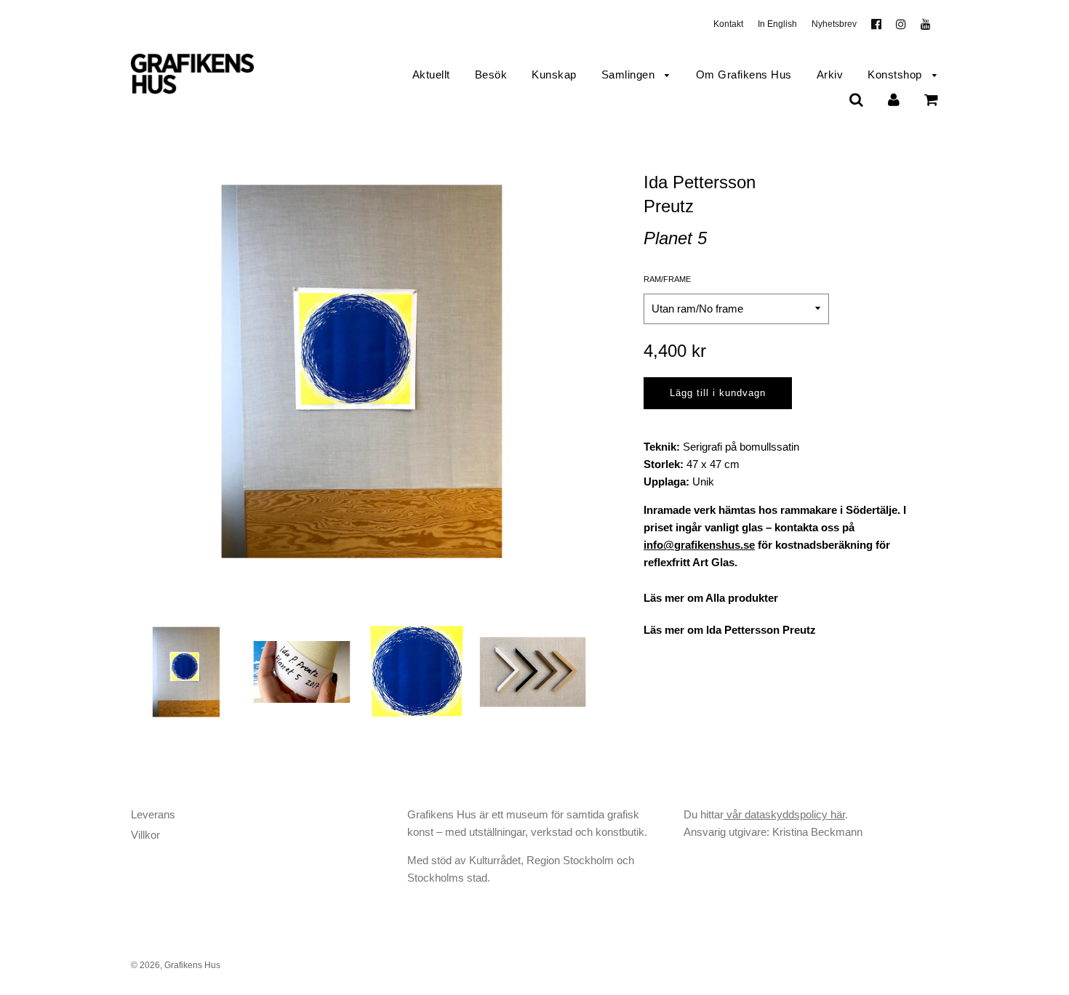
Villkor (145, 835)
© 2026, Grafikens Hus (175, 965)
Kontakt (728, 24)
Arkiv (830, 74)
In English (777, 24)
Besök (491, 74)
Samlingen (629, 74)
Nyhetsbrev (834, 24)
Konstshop (896, 74)
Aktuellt (431, 74)
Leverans (153, 814)
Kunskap (554, 74)
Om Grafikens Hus (744, 74)
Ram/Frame (667, 279)
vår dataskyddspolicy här (784, 814)
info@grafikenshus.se (699, 545)
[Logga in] (894, 99)
